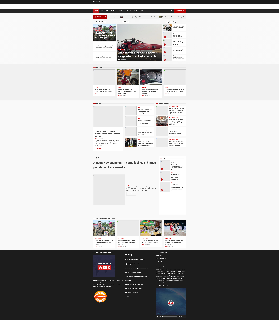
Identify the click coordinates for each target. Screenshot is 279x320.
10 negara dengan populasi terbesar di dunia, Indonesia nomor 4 (167, 58)
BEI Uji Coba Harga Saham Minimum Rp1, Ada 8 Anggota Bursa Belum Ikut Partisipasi (162, 121)
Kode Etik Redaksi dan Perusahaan (133, 288)
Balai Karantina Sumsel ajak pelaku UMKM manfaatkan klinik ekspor (131, 131)
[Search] (171, 11)
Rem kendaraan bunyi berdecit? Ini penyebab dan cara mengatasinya (175, 77)
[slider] (169, 316)
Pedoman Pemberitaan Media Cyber (134, 284)
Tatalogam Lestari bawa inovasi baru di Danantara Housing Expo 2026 (131, 121)
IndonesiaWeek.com (173, 106)
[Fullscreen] (183, 316)
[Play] (157, 316)
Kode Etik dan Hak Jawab (131, 292)
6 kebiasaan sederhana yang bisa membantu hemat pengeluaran (167, 27)
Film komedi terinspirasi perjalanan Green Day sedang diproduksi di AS (165, 165)
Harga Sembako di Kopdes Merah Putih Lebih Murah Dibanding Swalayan (162, 142)
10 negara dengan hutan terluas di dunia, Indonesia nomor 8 (167, 35)
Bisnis (120, 10)
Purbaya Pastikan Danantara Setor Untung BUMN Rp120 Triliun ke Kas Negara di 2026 (162, 110)
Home (96, 10)
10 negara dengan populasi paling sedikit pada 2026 (167, 42)
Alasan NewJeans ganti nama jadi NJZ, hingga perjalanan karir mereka (109, 190)
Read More (98, 148)
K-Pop (141, 10)
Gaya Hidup (128, 10)
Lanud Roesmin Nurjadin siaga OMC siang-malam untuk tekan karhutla (120, 17)
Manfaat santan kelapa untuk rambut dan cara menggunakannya (167, 50)
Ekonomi (113, 10)
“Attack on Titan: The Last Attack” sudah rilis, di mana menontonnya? (165, 176)
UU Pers (127, 296)
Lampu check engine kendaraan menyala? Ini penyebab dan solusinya (151, 77)
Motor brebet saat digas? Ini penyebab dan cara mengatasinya (104, 77)
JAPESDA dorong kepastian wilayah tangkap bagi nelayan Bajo (131, 110)
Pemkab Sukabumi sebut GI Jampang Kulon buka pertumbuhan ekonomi (108, 116)
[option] (139, 43)
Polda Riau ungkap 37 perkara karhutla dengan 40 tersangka (156, 17)
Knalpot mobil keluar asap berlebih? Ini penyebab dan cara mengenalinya (128, 77)
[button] (171, 303)
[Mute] (181, 316)
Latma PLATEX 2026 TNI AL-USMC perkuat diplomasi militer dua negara (104, 35)
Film (135, 10)
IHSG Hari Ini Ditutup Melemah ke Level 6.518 (162, 131)
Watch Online (180, 10)
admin (119, 59)
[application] (171, 303)
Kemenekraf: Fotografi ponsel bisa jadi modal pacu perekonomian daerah (131, 142)
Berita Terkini (104, 10)
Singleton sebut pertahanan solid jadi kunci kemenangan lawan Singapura (175, 228)
